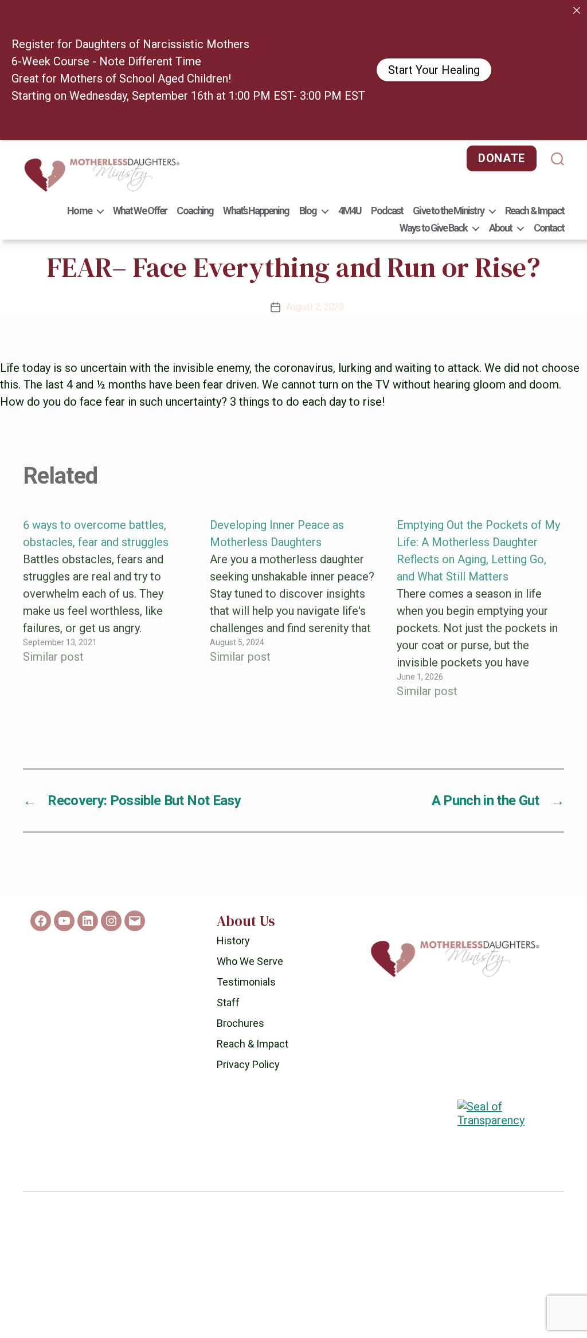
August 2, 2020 (315, 306)
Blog (307, 211)
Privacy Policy (248, 1064)
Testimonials (246, 982)
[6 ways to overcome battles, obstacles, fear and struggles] (106, 608)
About (500, 228)
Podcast (386, 211)
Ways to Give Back (433, 228)
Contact (549, 228)
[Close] (576, 10)
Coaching (195, 211)
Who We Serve (250, 961)
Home (79, 211)
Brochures (240, 1023)
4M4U (349, 211)
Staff (228, 1002)
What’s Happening (256, 211)
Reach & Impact (534, 211)
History (233, 941)
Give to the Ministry (448, 211)
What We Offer (140, 211)
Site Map (354, 1315)
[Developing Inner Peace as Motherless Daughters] (293, 608)
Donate (501, 158)
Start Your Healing (434, 70)
